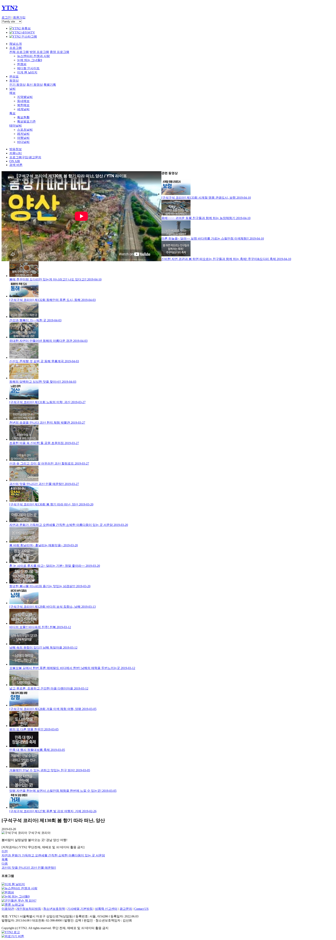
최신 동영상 (34, 84)
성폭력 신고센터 (106, 908)
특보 (12, 113)
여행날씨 (23, 137)
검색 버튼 (16, 165)
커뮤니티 (15, 153)
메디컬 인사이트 (28, 68)
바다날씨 (23, 142)
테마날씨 (15, 125)
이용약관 (8, 908)
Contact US (141, 908)
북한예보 (23, 105)
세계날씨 (23, 109)
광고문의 (126, 908)
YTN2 (10, 7)
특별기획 (50, 84)
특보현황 (23, 117)
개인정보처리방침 (28, 908)
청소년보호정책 (54, 908)
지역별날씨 (25, 97)
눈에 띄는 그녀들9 (29, 60)
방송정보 (15, 149)
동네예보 (23, 101)
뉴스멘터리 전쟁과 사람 (33, 56)
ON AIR (14, 161)
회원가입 (19, 17)
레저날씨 (23, 133)
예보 (12, 92)
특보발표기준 (26, 121)
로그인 (6, 17)
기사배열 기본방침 (80, 908)
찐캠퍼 (21, 64)
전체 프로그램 (19, 52)
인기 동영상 (17, 84)
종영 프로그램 (59, 52)
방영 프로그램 (39, 52)
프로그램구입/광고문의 (25, 157)
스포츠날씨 (25, 129)
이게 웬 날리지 (27, 72)
